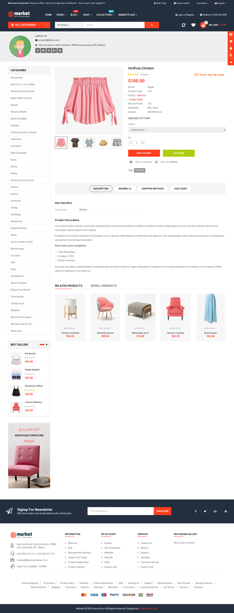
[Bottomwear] (210, 308)
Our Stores (168, 587)
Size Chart (180, 188)
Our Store (15, 255)
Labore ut (41, 35)
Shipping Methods (153, 188)
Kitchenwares (17, 248)
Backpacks (30, 353)
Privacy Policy (67, 583)
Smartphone (17, 276)
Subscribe (162, 511)
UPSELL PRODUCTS (104, 285)
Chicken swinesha (70, 333)
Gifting (14, 207)
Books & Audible (19, 118)
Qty (129, 137)
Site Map (145, 557)
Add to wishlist (143, 162)
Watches (15, 310)
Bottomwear (210, 333)
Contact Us (146, 543)
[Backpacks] (16, 358)
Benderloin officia (34, 386)
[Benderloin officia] (16, 391)
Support (145, 552)
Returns (145, 548)
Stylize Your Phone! (20, 290)
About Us (72, 543)
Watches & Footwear (21, 317)
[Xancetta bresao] (105, 308)
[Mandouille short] (140, 308)
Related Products (68, 285)
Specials (108, 557)
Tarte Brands (17, 296)
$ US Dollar (202, 3)
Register (190, 15)
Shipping (55, 587)
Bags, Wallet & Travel (21, 98)
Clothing (15, 125)
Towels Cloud (17, 303)
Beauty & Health (19, 111)
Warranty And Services (79, 552)
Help (120, 583)
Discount (184, 587)
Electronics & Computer (22, 180)
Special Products (203, 583)
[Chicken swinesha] (70, 308)
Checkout (198, 587)
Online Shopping (30, 583)
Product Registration (78, 562)
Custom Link (110, 567)
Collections (16, 139)
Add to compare (169, 162)
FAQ (70, 548)
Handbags (16, 214)
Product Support (76, 567)
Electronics (16, 331)
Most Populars (165, 583)
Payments (70, 587)
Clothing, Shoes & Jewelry (24, 132)
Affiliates (108, 552)
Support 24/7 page (77, 557)
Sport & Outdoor (19, 283)
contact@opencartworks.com (32, 560)
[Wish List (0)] (193, 25)
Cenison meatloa (33, 402)
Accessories (17, 77)
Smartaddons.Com (148, 608)
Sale (13, 262)
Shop (13, 269)
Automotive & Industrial (22, 91)
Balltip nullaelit (32, 369)
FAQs (107, 562)
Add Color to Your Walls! (23, 84)
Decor (14, 159)
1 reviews (144, 75)
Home (14, 235)
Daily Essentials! (19, 153)
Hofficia (140, 170)
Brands (108, 543)
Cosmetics (16, 146)
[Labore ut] (20, 46)
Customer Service (150, 562)
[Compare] (183, 26)
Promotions (49, 583)
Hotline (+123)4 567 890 (215, 15)
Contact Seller (136, 99)
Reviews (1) (125, 188)
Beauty (14, 105)
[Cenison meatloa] (16, 407)
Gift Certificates (112, 548)
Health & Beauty (19, 228)
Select (132, 124)
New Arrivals (183, 583)
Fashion (14, 187)
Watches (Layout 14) (21, 324)
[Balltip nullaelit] (16, 375)
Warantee (113, 587)
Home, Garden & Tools (22, 242)
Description (100, 188)
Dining (14, 166)
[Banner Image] (29, 455)
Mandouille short (140, 333)
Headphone (16, 221)
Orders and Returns (103, 583)
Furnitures (16, 201)
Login (180, 15)
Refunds (98, 587)
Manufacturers (38, 587)
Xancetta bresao (105, 333)
